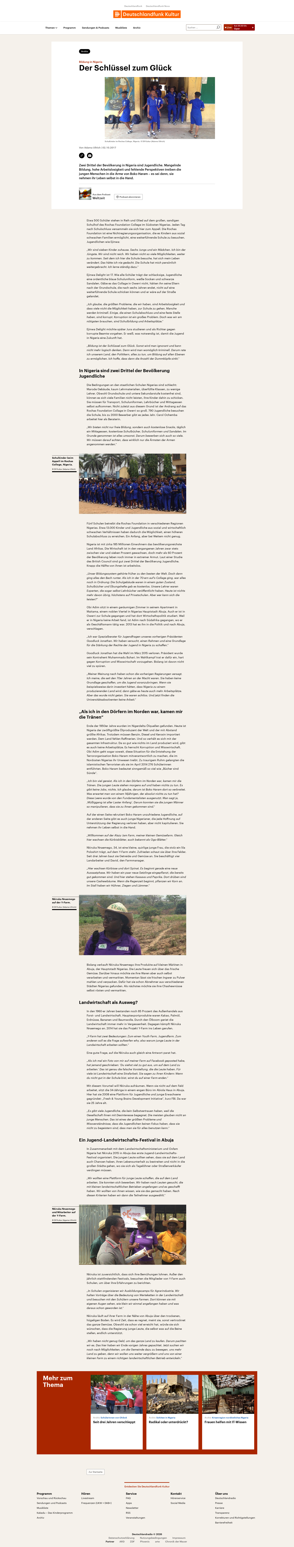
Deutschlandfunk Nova (158, 6)
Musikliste (121, 27)
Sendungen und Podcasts (52, 1502)
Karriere (219, 1507)
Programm (69, 27)
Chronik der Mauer (176, 1541)
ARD (121, 1541)
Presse (219, 1502)
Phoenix (145, 1541)
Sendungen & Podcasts (95, 27)
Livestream (87, 1498)
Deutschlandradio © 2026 (147, 1534)
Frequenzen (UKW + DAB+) (96, 1502)
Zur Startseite (95, 1472)
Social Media (178, 1502)
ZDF (132, 1541)
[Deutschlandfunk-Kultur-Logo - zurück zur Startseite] (147, 14)
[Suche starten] (218, 27)
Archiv (137, 27)
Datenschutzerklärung (121, 1537)
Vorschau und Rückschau (51, 1498)
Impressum (179, 1537)
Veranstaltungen (135, 1517)
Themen (50, 27)
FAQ (128, 1498)
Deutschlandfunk (133, 6)
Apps (129, 1502)
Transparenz (222, 1512)
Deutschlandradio (225, 1498)
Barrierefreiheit (223, 1522)
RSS (128, 1512)
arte (157, 1541)
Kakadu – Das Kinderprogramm (55, 1512)
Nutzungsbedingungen (153, 1537)
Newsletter (132, 1507)
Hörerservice (178, 1498)
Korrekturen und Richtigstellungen (235, 1517)
